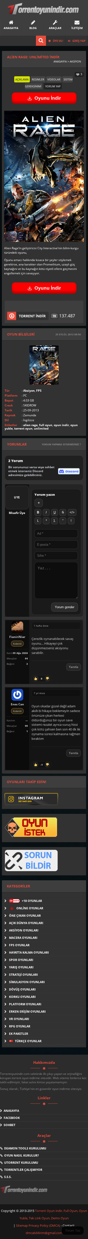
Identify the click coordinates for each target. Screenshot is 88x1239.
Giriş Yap (79, 41)
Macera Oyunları (23, 938)
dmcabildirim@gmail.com (44, 1233)
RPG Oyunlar (19, 1026)
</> (72, 512)
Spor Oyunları (21, 960)
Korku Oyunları (22, 997)
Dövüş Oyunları (22, 989)
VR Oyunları (19, 1019)
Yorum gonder (64, 607)
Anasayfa (10, 1111)
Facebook (11, 1118)
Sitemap (22, 1225)
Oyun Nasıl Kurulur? (21, 1155)
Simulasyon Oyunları (27, 982)
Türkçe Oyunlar (28, 1041)
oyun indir (61, 425)
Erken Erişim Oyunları (27, 1011)
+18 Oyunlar (26, 901)
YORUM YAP (53, 86)
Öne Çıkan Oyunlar (25, 916)
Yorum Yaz (72, 1230)
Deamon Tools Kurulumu (24, 1148)
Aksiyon (29, 390)
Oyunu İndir (47, 98)
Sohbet (8, 1125)
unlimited (41, 428)
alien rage (30, 425)
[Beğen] (35, 678)
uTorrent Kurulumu (20, 1163)
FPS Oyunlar (19, 945)
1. (54, 521)
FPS (39, 390)
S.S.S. (7, 1177)
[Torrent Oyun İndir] (24, 1193)
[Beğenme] (47, 678)
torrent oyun (23, 428)
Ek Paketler (18, 1034)
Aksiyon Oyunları (23, 930)
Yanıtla (73, 667)
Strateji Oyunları (23, 975)
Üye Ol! (57, 41)
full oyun (45, 425)
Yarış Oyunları (21, 967)
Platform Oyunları (25, 1004)
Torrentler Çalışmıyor (22, 1170)
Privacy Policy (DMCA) (44, 1225)
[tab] (22, 79)
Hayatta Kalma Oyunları (29, 952)
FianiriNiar (17, 637)
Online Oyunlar (29, 908)
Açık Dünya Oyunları (26, 923)
